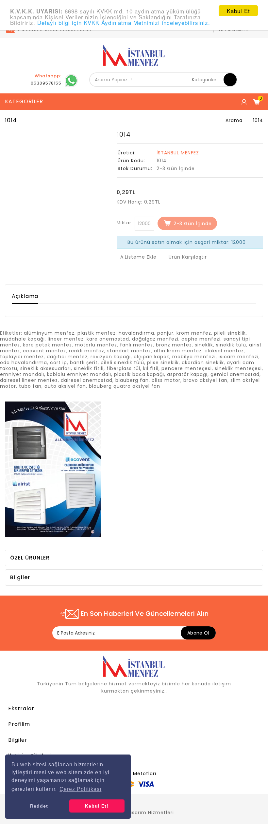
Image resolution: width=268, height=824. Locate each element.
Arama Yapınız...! (230, 79)
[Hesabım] (243, 101)
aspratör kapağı (187, 374)
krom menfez (193, 333)
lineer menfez (66, 339)
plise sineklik (163, 362)
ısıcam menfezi (239, 356)
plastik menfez (96, 333)
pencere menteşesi (186, 368)
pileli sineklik (230, 333)
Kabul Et (238, 11)
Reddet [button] (39, 806)
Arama (234, 120)
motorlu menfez (96, 345)
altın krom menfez (178, 350)
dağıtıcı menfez (67, 356)
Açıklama (25, 296)
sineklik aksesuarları (45, 368)
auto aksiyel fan (65, 386)
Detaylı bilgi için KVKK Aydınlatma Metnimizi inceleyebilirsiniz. (123, 22)
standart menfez (129, 350)
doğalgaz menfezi (155, 339)
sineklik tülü (231, 345)
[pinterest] (247, 802)
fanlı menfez (136, 345)
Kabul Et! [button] (97, 806)
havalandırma (136, 333)
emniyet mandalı (22, 374)
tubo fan (30, 386)
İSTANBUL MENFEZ (178, 152)
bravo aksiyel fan (205, 380)
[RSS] (224, 802)
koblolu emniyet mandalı (79, 374)
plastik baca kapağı (139, 374)
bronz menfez (174, 345)
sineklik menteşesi (238, 368)
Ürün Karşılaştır (187, 257)
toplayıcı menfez (22, 356)
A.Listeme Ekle (138, 257)
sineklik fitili (89, 368)
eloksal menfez (224, 350)
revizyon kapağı (111, 356)
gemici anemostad (235, 374)
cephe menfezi (201, 339)
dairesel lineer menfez (29, 380)
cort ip (58, 362)
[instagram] (258, 802)
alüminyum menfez (49, 333)
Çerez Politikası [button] (80, 789)
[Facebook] (201, 802)
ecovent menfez (44, 350)
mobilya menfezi (194, 356)
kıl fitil (151, 368)
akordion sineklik (203, 362)
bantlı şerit (84, 362)
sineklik (204, 345)
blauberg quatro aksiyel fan (124, 386)
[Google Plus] (235, 802)
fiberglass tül (123, 368)
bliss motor (166, 380)
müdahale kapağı (22, 339)
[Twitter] (212, 802)
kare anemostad (108, 339)
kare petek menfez (47, 345)
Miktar (124, 223)
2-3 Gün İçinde (193, 223)
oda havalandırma (23, 362)
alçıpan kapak (151, 356)
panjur (165, 333)
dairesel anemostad (86, 380)
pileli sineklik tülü (122, 362)
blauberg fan (132, 380)
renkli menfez (86, 350)
